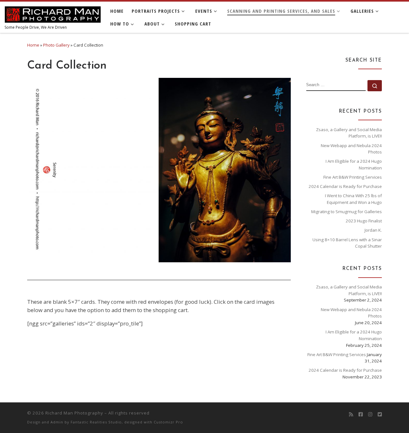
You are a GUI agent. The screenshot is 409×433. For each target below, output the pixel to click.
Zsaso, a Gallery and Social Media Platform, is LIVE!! (349, 133)
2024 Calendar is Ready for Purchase (345, 186)
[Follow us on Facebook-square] (361, 414)
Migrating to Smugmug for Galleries (346, 211)
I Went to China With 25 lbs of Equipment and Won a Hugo (353, 199)
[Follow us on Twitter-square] (380, 414)
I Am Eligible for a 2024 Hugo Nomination (354, 164)
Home (33, 45)
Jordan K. (373, 230)
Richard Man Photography (74, 413)
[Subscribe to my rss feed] (351, 414)
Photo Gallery (56, 45)
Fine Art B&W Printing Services (352, 177)
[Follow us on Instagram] (370, 414)
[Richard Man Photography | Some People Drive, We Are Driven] (53, 12)
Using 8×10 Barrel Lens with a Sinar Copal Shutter (347, 243)
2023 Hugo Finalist (364, 221)
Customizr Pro (168, 422)
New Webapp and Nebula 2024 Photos (351, 149)
